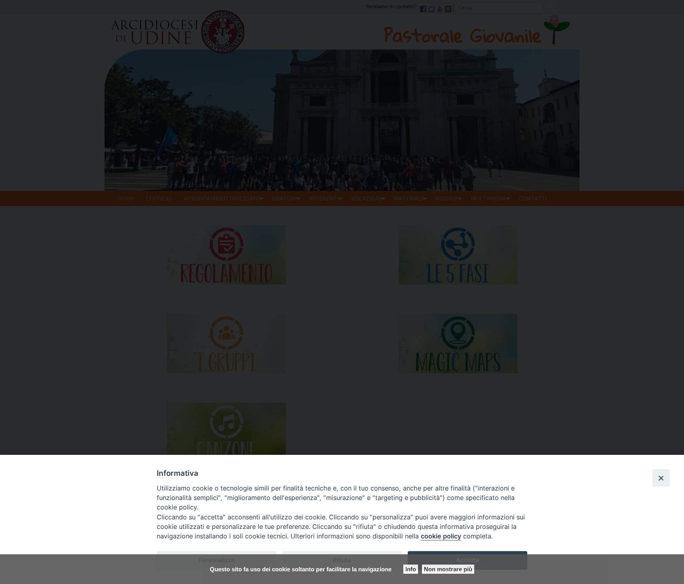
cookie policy (441, 536)
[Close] (661, 478)
